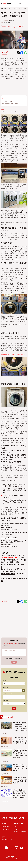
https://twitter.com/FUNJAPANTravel (14, 579)
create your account (13, 644)
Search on (5, 700)
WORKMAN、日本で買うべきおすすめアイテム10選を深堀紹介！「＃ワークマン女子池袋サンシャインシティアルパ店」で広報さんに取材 (20, 726)
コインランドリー (7, 101)
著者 (2, 22)
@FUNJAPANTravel (8, 574)
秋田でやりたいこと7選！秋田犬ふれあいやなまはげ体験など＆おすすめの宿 (20, 767)
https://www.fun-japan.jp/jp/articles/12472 (9, 528)
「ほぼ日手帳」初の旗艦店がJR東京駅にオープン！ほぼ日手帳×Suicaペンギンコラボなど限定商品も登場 (20, 753)
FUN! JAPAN (4, 8)
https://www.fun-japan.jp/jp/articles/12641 (9, 545)
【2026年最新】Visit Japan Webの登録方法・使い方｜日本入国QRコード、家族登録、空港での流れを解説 (19, 793)
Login (3, 644)
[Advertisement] (7, 90)
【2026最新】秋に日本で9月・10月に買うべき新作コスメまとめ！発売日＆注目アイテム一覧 (20, 740)
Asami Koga (7, 22)
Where (4, 681)
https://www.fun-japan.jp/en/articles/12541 (9, 537)
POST (14, 662)
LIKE (5, 53)
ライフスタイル (13, 8)
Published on (4, 20)
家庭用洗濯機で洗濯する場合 (10, 103)
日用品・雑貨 (22, 8)
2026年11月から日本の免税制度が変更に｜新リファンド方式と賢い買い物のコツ (20, 780)
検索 (14, 708)
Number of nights (8, 694)
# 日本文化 (20, 27)
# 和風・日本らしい (7, 27)
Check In (5, 687)
